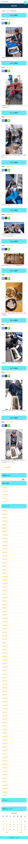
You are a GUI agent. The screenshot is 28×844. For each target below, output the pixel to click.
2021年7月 (4, 719)
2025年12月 (5, 535)
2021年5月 (4, 726)
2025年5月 (4, 559)
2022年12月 (5, 660)
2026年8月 (4, 510)
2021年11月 (5, 705)
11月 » (21, 832)
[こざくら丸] (14, 2)
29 (17, 829)
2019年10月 (5, 792)
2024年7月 (4, 594)
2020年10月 (5, 750)
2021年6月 (4, 722)
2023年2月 (4, 653)
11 (3, 824)
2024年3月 (4, 608)
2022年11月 (5, 663)
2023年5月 (4, 642)
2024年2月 (4, 611)
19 (6, 827)
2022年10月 (5, 667)
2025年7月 (4, 552)
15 (17, 824)
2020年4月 (4, 771)
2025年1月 (4, 573)
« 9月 (7, 832)
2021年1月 (4, 740)
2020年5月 (4, 767)
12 (6, 824)
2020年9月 (4, 753)
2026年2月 (4, 528)
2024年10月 (5, 583)
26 (6, 829)
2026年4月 (4, 521)
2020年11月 (5, 747)
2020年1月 (4, 781)
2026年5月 (4, 517)
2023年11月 (5, 621)
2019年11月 (5, 788)
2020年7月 (4, 760)
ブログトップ (6, 475)
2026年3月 (4, 524)
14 (14, 824)
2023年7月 (4, 635)
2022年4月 (4, 687)
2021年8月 (4, 715)
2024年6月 (4, 597)
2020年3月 (4, 774)
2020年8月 (4, 757)
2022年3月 (4, 691)
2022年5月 (4, 684)
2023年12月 (5, 618)
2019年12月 (5, 785)
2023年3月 (4, 649)
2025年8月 (4, 548)
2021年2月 (4, 736)
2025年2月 (4, 569)
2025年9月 (4, 545)
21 (14, 827)
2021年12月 (5, 701)
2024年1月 (4, 614)
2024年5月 (4, 601)
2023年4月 (4, 646)
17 (24, 824)
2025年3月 (4, 566)
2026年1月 (4, 531)
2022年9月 (4, 670)
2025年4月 (4, 562)
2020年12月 (5, 743)
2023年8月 (4, 632)
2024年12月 (5, 576)
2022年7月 (4, 677)
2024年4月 (4, 604)
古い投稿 (7, 467)
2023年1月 (4, 656)
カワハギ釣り (14, 15)
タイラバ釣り (14, 113)
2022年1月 (4, 698)
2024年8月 (4, 590)
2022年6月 (4, 681)
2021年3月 (4, 733)
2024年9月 (4, 587)
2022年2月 (4, 694)
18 (3, 827)
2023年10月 (5, 625)
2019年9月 (4, 795)
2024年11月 (5, 580)
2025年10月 (5, 542)
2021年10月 (5, 708)
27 (10, 829)
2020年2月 (4, 778)
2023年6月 (4, 639)
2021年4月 (4, 729)
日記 (3, 804)
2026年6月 (4, 514)
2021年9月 (4, 712)
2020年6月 (4, 764)
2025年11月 (5, 538)
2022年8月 (4, 674)
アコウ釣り (5, 487)
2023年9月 (4, 628)
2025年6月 (4, 555)
